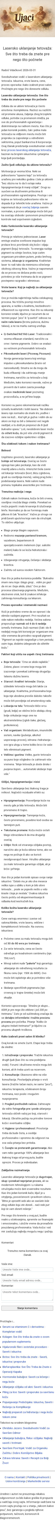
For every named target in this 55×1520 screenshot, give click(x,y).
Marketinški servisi (39, 1481)
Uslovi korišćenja (15, 1481)
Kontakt (20, 1477)
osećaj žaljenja (30, 207)
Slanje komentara (27, 1308)
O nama (9, 1477)
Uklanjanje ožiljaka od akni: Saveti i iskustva (27, 1387)
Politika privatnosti (38, 1477)
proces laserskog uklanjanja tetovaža (29, 150)
